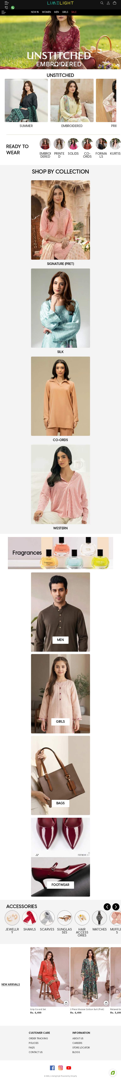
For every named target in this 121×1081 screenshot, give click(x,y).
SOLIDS (73, 153)
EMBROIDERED (72, 126)
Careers (77, 1043)
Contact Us (36, 1052)
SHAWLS (29, 929)
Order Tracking (38, 1039)
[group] (60, 42)
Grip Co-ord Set (38, 1009)
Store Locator (81, 1048)
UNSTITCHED (60, 75)
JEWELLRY (12, 931)
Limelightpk (55, 1076)
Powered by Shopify (69, 1076)
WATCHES (99, 929)
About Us (77, 1039)
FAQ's (32, 1048)
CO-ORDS (87, 155)
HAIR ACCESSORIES (82, 932)
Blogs (76, 1052)
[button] (9, 3)
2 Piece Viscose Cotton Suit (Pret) (87, 1009)
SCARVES (47, 929)
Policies (33, 1043)
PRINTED (59, 155)
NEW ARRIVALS (11, 984)
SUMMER (26, 126)
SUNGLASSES (64, 931)
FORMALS (101, 155)
